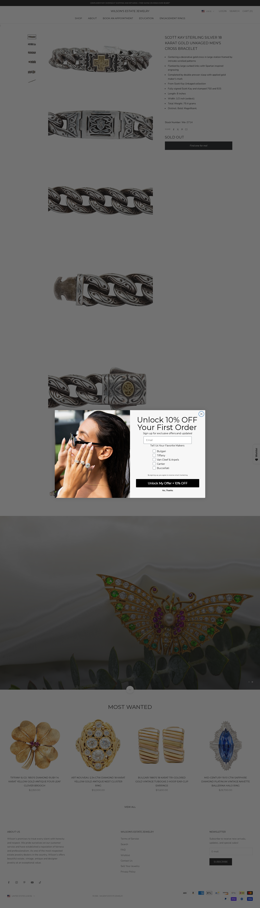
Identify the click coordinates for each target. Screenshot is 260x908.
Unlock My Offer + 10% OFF (167, 483)
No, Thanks (167, 490)
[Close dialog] (201, 414)
